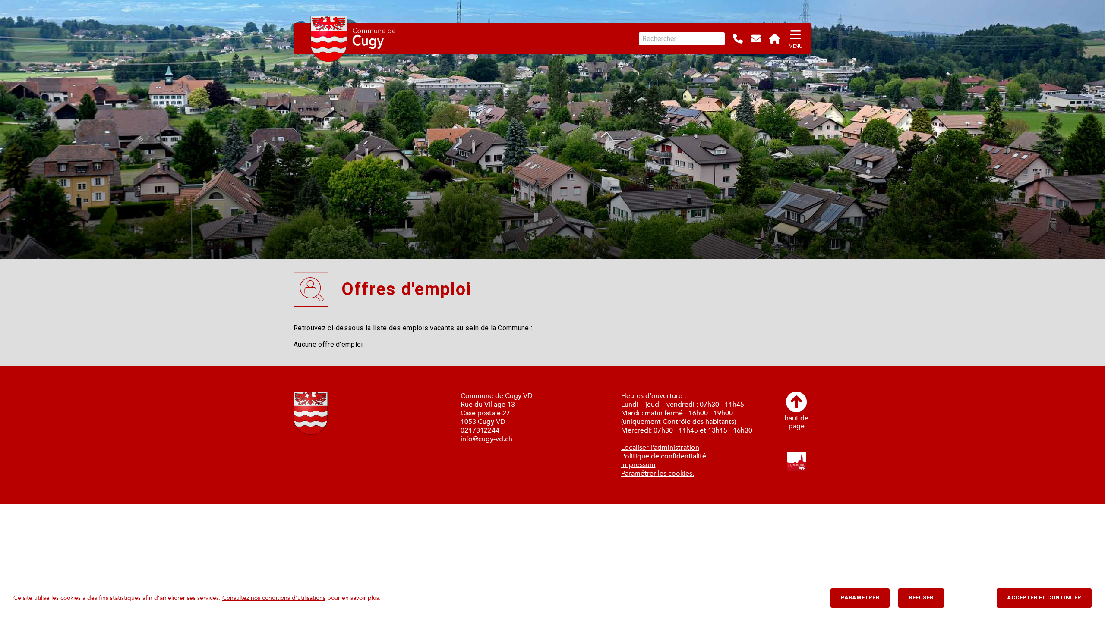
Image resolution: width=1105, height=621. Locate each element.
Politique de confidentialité (663, 456)
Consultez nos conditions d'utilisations (273, 598)
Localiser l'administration (660, 447)
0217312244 (480, 430)
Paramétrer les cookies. (657, 473)
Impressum (638, 465)
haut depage (796, 422)
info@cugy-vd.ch (486, 439)
